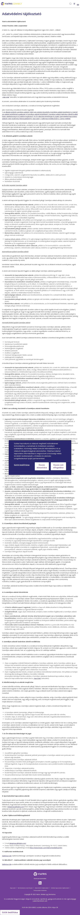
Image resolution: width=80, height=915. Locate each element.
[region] (40, 457)
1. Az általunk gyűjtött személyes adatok (15, 112)
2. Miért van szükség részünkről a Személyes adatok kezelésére (49, 112)
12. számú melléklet (64, 119)
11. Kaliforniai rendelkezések (48, 119)
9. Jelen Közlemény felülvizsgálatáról (18, 119)
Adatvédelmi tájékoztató (42, 888)
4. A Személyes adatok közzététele (35, 114)
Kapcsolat (13, 888)
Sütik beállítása (10, 912)
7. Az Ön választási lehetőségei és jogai (45, 116)
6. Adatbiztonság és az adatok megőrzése (18, 116)
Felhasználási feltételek (40, 890)
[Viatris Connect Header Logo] (11, 3)
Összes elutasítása (42, 466)
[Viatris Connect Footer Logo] (40, 874)
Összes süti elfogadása (58, 466)
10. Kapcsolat (34, 119)
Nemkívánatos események (25, 888)
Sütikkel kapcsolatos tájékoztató (60, 888)
